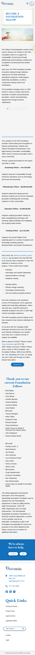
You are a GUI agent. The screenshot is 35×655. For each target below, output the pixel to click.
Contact (13, 554)
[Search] (23, 628)
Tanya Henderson (8, 344)
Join (23, 554)
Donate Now (18, 364)
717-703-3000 (14, 586)
